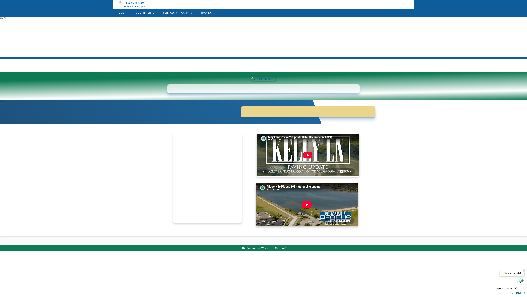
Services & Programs (177, 12)
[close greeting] (524, 270)
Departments (144, 12)
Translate (520, 293)
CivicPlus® (281, 248)
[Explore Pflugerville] (263, 79)
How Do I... (208, 12)
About (121, 12)
